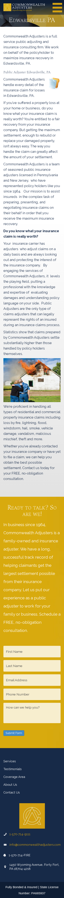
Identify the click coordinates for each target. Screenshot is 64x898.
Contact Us (11, 792)
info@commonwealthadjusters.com (35, 844)
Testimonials (12, 769)
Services (9, 761)
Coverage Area (14, 777)
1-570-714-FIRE (19, 855)
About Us (10, 784)
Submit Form (14, 733)
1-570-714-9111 (19, 834)
